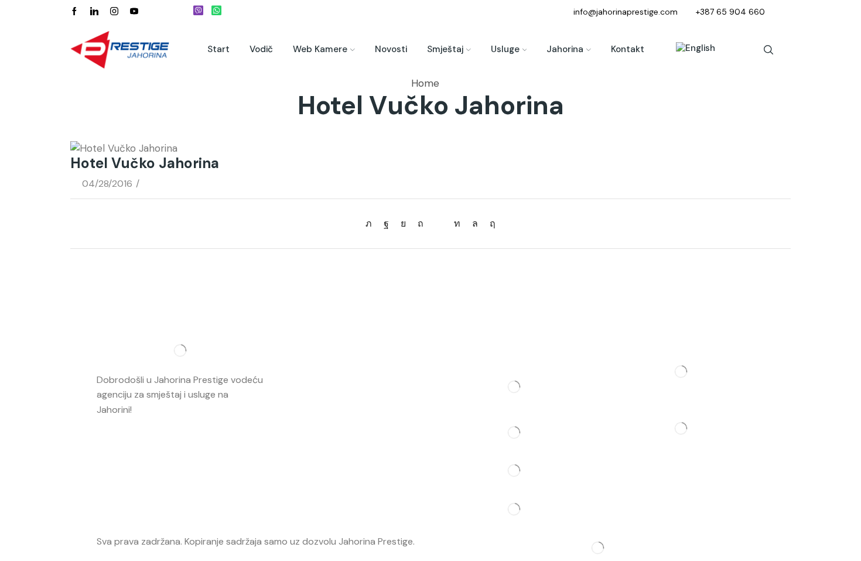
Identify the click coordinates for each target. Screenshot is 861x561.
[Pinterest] (420, 223)
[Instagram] (114, 11)
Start (218, 49)
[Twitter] (371, 223)
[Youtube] (134, 11)
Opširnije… (155, 409)
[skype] (490, 223)
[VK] (403, 223)
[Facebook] (74, 11)
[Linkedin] (94, 11)
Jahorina (564, 49)
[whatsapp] (475, 223)
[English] (689, 49)
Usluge (505, 49)
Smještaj (445, 49)
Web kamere (320, 49)
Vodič (261, 49)
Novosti (391, 49)
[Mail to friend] (438, 223)
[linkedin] (457, 223)
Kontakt (627, 49)
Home (425, 83)
